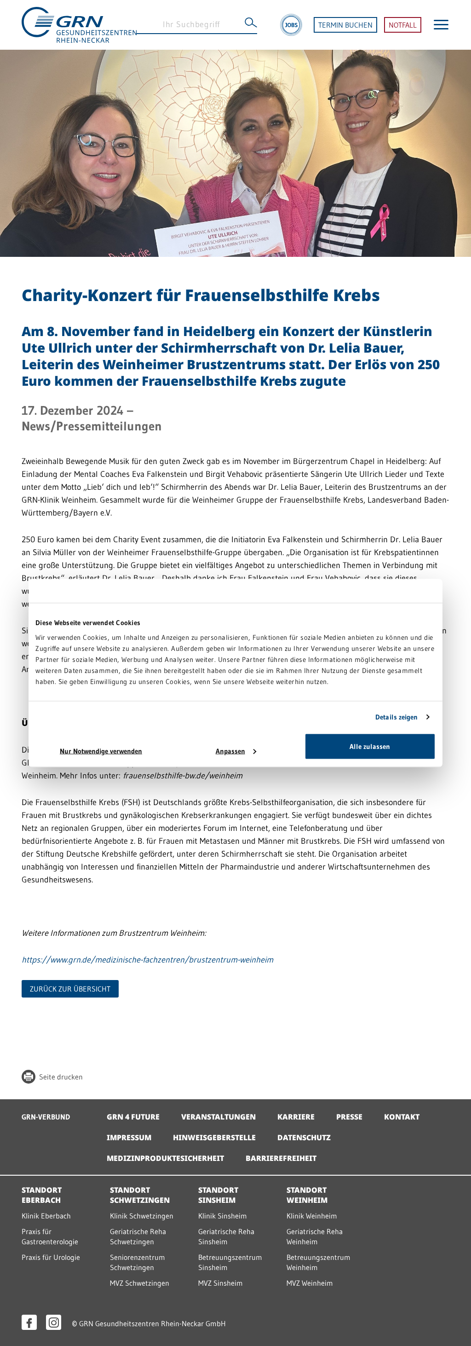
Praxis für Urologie (51, 1257)
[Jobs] (291, 25)
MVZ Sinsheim (220, 1283)
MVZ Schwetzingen (139, 1283)
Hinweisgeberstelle (214, 1137)
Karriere (296, 1117)
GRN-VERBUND (46, 1116)
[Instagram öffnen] (53, 1322)
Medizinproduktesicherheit (165, 1158)
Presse (349, 1117)
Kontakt (401, 1117)
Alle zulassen (370, 746)
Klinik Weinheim (312, 1215)
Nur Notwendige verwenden (101, 750)
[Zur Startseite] (79, 24)
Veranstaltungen (218, 1117)
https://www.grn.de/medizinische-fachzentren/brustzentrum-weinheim (147, 960)
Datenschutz (304, 1137)
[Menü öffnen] (441, 24)
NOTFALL (403, 24)
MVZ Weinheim (310, 1283)
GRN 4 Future (133, 1117)
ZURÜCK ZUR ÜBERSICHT (70, 988)
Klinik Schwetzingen (141, 1215)
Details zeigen (396, 717)
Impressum (129, 1137)
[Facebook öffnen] (29, 1322)
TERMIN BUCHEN (345, 24)
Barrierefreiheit (281, 1158)
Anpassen (230, 750)
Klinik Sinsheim (222, 1215)
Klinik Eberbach (46, 1215)
